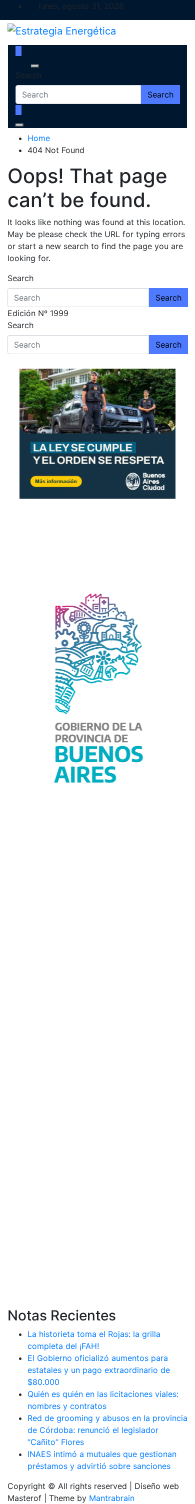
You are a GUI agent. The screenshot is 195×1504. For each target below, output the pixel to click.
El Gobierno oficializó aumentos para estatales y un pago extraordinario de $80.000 (99, 1370)
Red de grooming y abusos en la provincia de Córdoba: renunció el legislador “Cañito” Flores (108, 1430)
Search (29, 75)
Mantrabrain (111, 1498)
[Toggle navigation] (22, 66)
